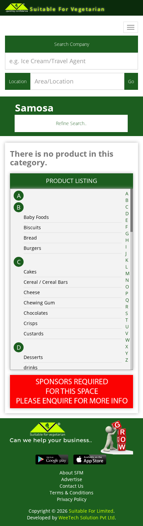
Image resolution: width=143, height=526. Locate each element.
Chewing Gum (39, 302)
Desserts (33, 357)
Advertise (71, 479)
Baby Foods (36, 217)
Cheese (32, 292)
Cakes (30, 271)
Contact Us (71, 486)
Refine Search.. (71, 123)
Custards (34, 333)
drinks (31, 367)
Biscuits (32, 227)
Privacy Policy (71, 499)
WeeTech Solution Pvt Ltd (87, 517)
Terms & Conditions (71, 492)
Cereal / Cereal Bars (46, 282)
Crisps (31, 323)
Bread (30, 238)
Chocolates (36, 313)
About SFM (71, 472)
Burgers (32, 248)
